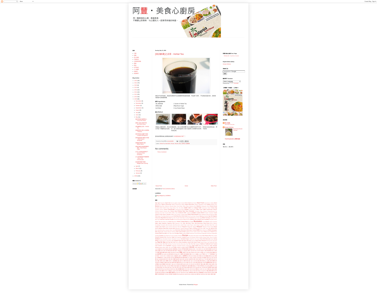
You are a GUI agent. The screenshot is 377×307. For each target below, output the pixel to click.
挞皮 (213, 255)
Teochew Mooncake (181, 243)
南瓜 (189, 250)
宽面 (190, 254)
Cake (200, 208)
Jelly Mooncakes (199, 223)
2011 (135, 94)
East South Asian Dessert (193, 216)
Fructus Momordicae (178, 219)
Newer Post (159, 186)
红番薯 (209, 264)
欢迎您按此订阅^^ (179, 136)
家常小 (179, 254)
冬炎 (200, 249)
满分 (182, 260)
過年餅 (184, 270)
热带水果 (174, 262)
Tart (166, 243)
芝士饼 (214, 265)
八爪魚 (196, 249)
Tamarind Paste (158, 243)
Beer (163, 206)
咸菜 (169, 252)
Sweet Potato (197, 242)
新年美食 (173, 257)
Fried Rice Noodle (169, 219)
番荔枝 (164, 264)
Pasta (205, 231)
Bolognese (204, 206)
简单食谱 (192, 264)
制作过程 (170, 250)
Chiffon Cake (199, 209)
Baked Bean (158, 204)
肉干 (186, 265)
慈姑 (207, 256)
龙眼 (214, 274)
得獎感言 (169, 255)
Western (157, 247)
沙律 (207, 259)
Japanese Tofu (178, 223)
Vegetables (168, 245)
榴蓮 (177, 259)
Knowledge (157, 225)
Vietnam (184, 245)
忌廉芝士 (180, 255)
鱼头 (184, 274)
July (137, 112)
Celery (208, 207)
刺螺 (173, 250)
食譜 (170, 272)
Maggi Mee (189, 226)
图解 (180, 252)
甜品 (157, 264)
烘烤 (213, 260)
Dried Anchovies (169, 216)
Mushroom (205, 230)
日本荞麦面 (199, 257)
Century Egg (214, 207)
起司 (156, 270)
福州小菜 (188, 264)
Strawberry (184, 242)
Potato (180, 233)
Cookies (194, 212)
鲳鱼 (186, 274)
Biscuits (171, 206)
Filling (161, 217)
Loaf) (216, 225)
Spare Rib (181, 240)
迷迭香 (177, 270)
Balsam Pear (214, 204)
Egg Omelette (205, 216)
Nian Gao (157, 231)
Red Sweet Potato (198, 235)
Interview (215, 221)
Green (215, 219)
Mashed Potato (162, 228)
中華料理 (199, 247)
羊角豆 (172, 265)
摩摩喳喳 (159, 257)
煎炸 (185, 262)
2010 (135, 96)
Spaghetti (176, 240)
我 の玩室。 (228, 123)
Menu (174, 228)
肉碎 (189, 265)
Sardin (207, 237)
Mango (215, 226)
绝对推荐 (157, 265)
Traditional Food (209, 243)
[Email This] (180, 141)
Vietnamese (189, 245)
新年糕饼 (169, 257)
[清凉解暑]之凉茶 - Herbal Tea (169, 54)
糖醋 (204, 264)
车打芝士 (166, 270)
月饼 (208, 257)
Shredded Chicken (167, 238)
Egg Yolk (210, 216)
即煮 (194, 250)
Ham (162, 221)
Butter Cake (187, 208)
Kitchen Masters (213, 223)
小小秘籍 (196, 254)
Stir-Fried (173, 242)
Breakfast (157, 207)
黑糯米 (209, 274)
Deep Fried (191, 214)
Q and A (172, 235)
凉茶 (164, 250)
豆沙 (206, 269)
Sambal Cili (188, 237)
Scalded (215, 237)
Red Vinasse (205, 235)
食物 (167, 272)
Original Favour (189, 231)
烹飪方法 (178, 262)
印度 (191, 250)
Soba (212, 238)
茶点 (178, 267)
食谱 (173, 272)
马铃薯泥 (174, 274)
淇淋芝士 (170, 260)
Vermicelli (179, 245)
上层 (169, 247)
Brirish (161, 207)
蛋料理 (171, 269)
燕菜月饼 (200, 262)
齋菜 (212, 274)
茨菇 (173, 267)
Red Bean (191, 235)
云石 (156, 249)
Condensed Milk (182, 212)
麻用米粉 (203, 274)
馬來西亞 (201, 272)
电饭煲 (160, 264)
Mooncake (177, 230)
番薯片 (169, 264)
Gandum (188, 219)
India (204, 221)
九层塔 (208, 247)
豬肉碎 (213, 269)
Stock (180, 242)
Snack (198, 238)
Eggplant (215, 216)
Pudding (157, 235)
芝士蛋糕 (210, 265)
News (209, 230)
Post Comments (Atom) (168, 188)
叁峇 (206, 250)
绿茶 (160, 265)
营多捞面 (197, 267)
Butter (182, 207)
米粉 (196, 264)
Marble (156, 228)
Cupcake (168, 214)
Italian (156, 223)
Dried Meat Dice (177, 216)
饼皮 (184, 272)
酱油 (191, 270)
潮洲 (189, 260)
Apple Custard (181, 202)
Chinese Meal (173, 211)
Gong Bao (211, 219)
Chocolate (191, 211)
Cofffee (173, 212)
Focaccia (191, 217)
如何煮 (159, 254)
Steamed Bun (209, 240)
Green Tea (157, 221)
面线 (160, 272)
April (137, 166)
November (139, 103)
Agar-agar (157, 202)
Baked (215, 202)
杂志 (210, 257)
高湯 (180, 274)
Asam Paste (193, 202)
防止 (205, 270)
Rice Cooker (214, 235)
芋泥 (198, 265)
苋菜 (164, 267)
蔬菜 (216, 267)
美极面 (177, 265)
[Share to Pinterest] (188, 141)
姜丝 (163, 254)
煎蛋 (187, 262)
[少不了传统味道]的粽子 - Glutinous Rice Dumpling (142, 153)
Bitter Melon (183, 206)
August (138, 110)
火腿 (191, 260)
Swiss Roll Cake (213, 242)
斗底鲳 (164, 257)
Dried (164, 216)
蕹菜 (159, 269)
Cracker (206, 212)
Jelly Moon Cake (190, 223)
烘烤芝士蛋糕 (163, 262)
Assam (205, 202)
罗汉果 (168, 265)
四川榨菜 (177, 252)
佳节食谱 (184, 249)
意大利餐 (204, 255)
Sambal (184, 237)
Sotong (215, 238)
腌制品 (194, 265)
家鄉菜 (187, 254)
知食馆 (184, 264)
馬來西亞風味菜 (207, 272)
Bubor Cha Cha (177, 207)
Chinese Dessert (159, 211)
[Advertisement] (168, 42)
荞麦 (183, 267)
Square (193, 240)
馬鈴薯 (212, 272)
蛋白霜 (177, 269)
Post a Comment (162, 152)
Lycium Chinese (169, 226)
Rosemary (169, 237)
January (138, 173)
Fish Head (168, 217)
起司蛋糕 (160, 270)
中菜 (196, 247)
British (164, 207)
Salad (173, 237)
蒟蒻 (203, 267)
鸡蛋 (197, 274)
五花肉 (159, 249)
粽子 (200, 264)
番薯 (167, 264)
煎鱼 (190, 262)
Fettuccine (157, 217)
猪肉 (211, 262)
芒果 (201, 265)
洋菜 (215, 259)
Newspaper (214, 230)
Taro (164, 243)
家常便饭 (175, 254)
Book (208, 206)
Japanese (164, 223)
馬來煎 (197, 272)
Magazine (184, 226)
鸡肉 (195, 274)
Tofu (189, 243)
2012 (135, 92)
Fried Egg (207, 217)
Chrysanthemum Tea (212, 211)
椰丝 (170, 259)
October (138, 105)
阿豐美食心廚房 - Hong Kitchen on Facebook (231, 55)
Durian (186, 216)
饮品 (177, 272)
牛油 (204, 262)
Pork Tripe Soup (170, 233)
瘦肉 (173, 264)
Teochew (174, 243)
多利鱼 (198, 252)
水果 (194, 259)
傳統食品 (191, 249)
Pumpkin (161, 235)
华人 (182, 250)
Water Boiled (195, 245)
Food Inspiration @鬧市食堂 (232, 139)
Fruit (184, 219)
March (137, 168)
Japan (159, 223)
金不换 (193, 270)
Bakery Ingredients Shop (201, 204)
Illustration (167, 143)
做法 (187, 249)
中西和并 (136, 59)
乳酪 (211, 247)
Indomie (207, 221)
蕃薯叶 (156, 269)
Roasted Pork (163, 237)
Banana (157, 206)
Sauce (211, 237)
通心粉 (180, 270)
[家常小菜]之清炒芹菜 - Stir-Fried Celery (141, 123)
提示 (156, 257)
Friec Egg (199, 217)
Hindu (175, 221)
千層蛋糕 (179, 250)
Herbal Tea (162, 143)
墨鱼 (193, 252)
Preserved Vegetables (212, 233)
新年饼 (180, 257)
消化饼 (163, 260)
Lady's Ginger (196, 225)
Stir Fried (168, 242)
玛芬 (214, 262)
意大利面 (199, 255)
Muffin (198, 230)
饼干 (180, 272)
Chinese (215, 209)
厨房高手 (202, 250)
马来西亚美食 (137, 61)
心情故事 (175, 255)
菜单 (194, 267)
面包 (157, 272)
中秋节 (186, 247)
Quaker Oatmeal (178, 235)
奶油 (211, 252)
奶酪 (214, 252)
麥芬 (200, 274)
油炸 (210, 259)
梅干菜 (167, 259)
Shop (161, 238)
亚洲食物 (166, 249)
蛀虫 (165, 269)
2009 (135, 99)
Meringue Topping (180, 228)
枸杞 (157, 259)
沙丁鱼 (204, 259)
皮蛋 (181, 264)
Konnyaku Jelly (164, 225)
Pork (160, 233)
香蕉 (195, 272)
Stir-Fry (177, 242)
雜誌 (208, 270)
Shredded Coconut (176, 238)
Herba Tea (165, 221)
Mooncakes (183, 230)
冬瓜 (202, 249)
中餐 (202, 247)
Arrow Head (187, 202)
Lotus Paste (162, 226)
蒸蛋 (207, 267)
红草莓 (215, 264)
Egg (201, 216)
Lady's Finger (190, 225)
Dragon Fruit (160, 216)
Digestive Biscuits (206, 214)
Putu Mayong (167, 235)
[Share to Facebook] (186, 141)
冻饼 (162, 250)
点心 (206, 260)
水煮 (197, 259)
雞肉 (210, 270)
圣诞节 (184, 252)
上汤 (172, 247)
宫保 (167, 254)
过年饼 (174, 270)
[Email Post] (177, 141)
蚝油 (163, 269)
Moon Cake (172, 230)
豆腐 (208, 269)
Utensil (164, 245)
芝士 (203, 265)
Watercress (201, 245)
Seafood (157, 239)
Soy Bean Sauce (162, 240)
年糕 (157, 255)
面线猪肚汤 (163, 272)
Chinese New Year (183, 211)
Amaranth (162, 202)
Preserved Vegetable (202, 233)
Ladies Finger (183, 225)
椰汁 (172, 259)
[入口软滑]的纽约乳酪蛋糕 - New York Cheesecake (142, 158)
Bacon (209, 202)
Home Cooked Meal (182, 221)
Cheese (165, 209)
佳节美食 (179, 249)
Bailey (212, 202)
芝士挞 (206, 265)
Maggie (194, 226)
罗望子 (165, 265)
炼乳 (208, 260)
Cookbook (188, 212)
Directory (212, 214)
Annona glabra (174, 202)
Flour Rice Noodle (175, 217)
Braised (212, 206)
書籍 (205, 257)
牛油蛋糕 (207, 262)
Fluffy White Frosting (184, 217)
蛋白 (174, 269)
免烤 (194, 249)
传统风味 (170, 249)
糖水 (202, 264)
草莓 (180, 267)
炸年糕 (203, 260)
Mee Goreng (169, 228)
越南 (163, 270)
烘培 (211, 260)
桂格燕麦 (161, 259)
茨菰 (175, 267)
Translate (235, 83)
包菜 (176, 250)
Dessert (196, 214)
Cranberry (211, 212)
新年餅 (177, 257)
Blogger (196, 284)
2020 (135, 85)
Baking (208, 204)
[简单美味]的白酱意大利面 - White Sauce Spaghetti (142, 139)
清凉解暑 (187, 143)
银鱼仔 (199, 270)
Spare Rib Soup (187, 240)
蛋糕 (180, 269)
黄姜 (206, 274)
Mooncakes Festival (191, 230)
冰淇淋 (209, 249)
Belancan (167, 206)
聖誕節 (183, 265)
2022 (135, 80)
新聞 (184, 257)
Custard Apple (184, 214)
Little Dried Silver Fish (209, 225)
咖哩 (158, 252)
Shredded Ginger (185, 238)
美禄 (180, 265)
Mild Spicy (200, 228)
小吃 (193, 254)
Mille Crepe (205, 228)
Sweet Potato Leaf (205, 242)
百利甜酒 (178, 264)
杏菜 (215, 257)
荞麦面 (185, 267)
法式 (212, 259)
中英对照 (191, 247)
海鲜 (161, 260)
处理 (195, 252)
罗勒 (163, 265)
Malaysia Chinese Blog (208, 226)
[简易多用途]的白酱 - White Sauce (140, 143)
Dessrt (200, 214)
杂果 (212, 257)
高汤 (178, 274)
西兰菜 (185, 269)
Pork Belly (164, 233)
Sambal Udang (202, 237)
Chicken (186, 209)
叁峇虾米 (209, 250)
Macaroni (175, 226)
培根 (187, 252)
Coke (176, 212)
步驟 (181, 259)
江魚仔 (199, 259)
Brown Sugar (170, 207)
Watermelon (207, 245)
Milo (209, 228)
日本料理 (194, 257)
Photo (215, 231)
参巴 (213, 250)
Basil (161, 206)
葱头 (201, 267)
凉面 (166, 250)
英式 (168, 267)
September (139, 108)
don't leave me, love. (230, 124)
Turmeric (160, 245)
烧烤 (168, 262)
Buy (192, 207)
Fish (164, 217)
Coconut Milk (168, 212)
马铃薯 (170, 274)
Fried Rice (162, 219)
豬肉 (210, 269)
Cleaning (157, 212)
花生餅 (158, 267)
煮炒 (194, 262)
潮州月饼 (185, 260)
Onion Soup (179, 231)
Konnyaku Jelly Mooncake (174, 225)
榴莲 (174, 259)
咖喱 (163, 252)
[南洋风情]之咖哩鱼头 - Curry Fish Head (141, 119)
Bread (215, 206)
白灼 (175, 264)
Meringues (186, 228)
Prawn (187, 233)
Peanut (212, 231)
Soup (156, 240)
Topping (197, 243)
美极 (175, 265)
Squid (196, 240)
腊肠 (191, 265)
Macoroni (180, 226)
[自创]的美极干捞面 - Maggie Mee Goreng (141, 162)
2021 (135, 83)
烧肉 (170, 262)
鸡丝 (190, 274)
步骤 (183, 259)
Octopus (173, 231)
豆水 (204, 269)
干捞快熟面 (212, 254)
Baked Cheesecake (166, 204)
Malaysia (199, 226)
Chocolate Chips (198, 211)
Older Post (213, 186)
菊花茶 (191, 267)
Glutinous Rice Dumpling (203, 219)
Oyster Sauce (200, 231)
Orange (184, 231)
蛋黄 (183, 269)
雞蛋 (213, 270)
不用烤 (174, 247)
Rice (210, 235)
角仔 (199, 269)
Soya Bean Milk (170, 240)
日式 (188, 257)
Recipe (172, 143)
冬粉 (204, 249)
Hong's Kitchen (227, 64)
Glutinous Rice (193, 219)
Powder (184, 233)
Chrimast (205, 211)
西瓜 (194, 269)
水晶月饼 (190, 259)
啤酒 (172, 252)
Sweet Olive (191, 242)
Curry (172, 214)
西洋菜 (191, 269)
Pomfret (157, 233)
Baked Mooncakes (189, 204)
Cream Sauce (162, 214)
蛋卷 (169, 269)
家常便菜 (171, 254)
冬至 (207, 249)
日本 (191, 257)
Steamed (204, 240)
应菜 (164, 255)
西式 (189, 269)
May (137, 117)
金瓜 (196, 270)
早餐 (203, 257)
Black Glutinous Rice (191, 206)
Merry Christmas (194, 228)
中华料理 (179, 247)
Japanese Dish (171, 223)
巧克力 (203, 254)
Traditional (202, 243)
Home (186, 186)
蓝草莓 (209, 267)
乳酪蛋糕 (215, 247)
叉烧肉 (215, 250)
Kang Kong (206, 223)
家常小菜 (183, 254)
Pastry (208, 231)
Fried (203, 217)
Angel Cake (168, 202)
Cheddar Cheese (159, 209)
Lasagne (202, 225)
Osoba (195, 231)
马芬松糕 (166, 274)
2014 (135, 87)
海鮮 (158, 260)
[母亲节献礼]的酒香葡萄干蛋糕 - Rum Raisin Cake (142, 148)
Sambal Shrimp (195, 237)
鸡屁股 (192, 274)
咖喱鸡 (166, 252)
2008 (135, 176)
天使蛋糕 (208, 252)
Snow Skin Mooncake (205, 238)
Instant (211, 221)
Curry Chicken (177, 214)
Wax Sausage (213, 245)
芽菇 (161, 267)
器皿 (174, 252)
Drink (183, 216)
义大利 (205, 247)
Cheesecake (171, 209)
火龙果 (194, 260)
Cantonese (204, 207)
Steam (199, 240)
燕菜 (196, 262)
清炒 (178, 260)
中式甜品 (183, 247)
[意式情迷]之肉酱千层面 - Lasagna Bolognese (142, 134)
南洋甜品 (186, 250)
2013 (135, 90)
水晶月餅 (186, 259)
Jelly (184, 223)
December (139, 101)
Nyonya (169, 231)
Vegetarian (174, 245)
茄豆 (171, 267)
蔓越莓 (213, 267)
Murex (201, 230)
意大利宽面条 (194, 255)
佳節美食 (175, 249)
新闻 (186, 257)
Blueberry (199, 206)
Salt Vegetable (178, 237)
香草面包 (191, 272)
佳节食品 (136, 67)
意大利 (188, 255)
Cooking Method (200, 212)
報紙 (189, 252)
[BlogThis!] (182, 141)
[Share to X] (184, 141)
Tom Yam (193, 243)
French (195, 217)
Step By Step (178, 143)
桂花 (164, 259)
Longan (157, 226)
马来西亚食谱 (161, 274)
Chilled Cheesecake (207, 209)
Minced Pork (214, 228)
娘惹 (165, 254)
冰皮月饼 (214, 249)
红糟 (213, 264)
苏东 (166, 267)
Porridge (177, 233)
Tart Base (169, 243)
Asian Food (200, 203)
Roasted (157, 237)
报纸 (210, 255)
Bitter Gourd (177, 206)
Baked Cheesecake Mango (178, 204)
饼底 (182, 272)
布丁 (207, 254)
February (138, 171)
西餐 (196, 269)
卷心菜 (196, 250)
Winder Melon (162, 247)
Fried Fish (212, 217)
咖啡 (161, 252)
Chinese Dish (166, 211)
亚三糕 (162, 249)
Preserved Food (193, 233)
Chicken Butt (192, 209)
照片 (192, 262)
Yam (167, 247)
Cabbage (196, 207)
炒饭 (198, 260)
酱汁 (189, 270)
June (137, 115)
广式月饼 (161, 255)
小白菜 (200, 254)
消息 (167, 260)
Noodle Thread (163, 231)
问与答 (202, 270)
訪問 (201, 269)
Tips (187, 243)
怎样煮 (183, 143)
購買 (216, 269)
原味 (199, 250)
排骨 (216, 255)
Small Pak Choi (192, 238)
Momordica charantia (164, 230)
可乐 (156, 252)
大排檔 (201, 252)
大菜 (204, 252)
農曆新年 (170, 270)
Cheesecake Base (179, 209)
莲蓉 (188, 267)
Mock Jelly (157, 230)
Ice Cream (190, 221)
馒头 (188, 272)
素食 (207, 264)
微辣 (172, 255)
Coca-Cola (162, 212)
